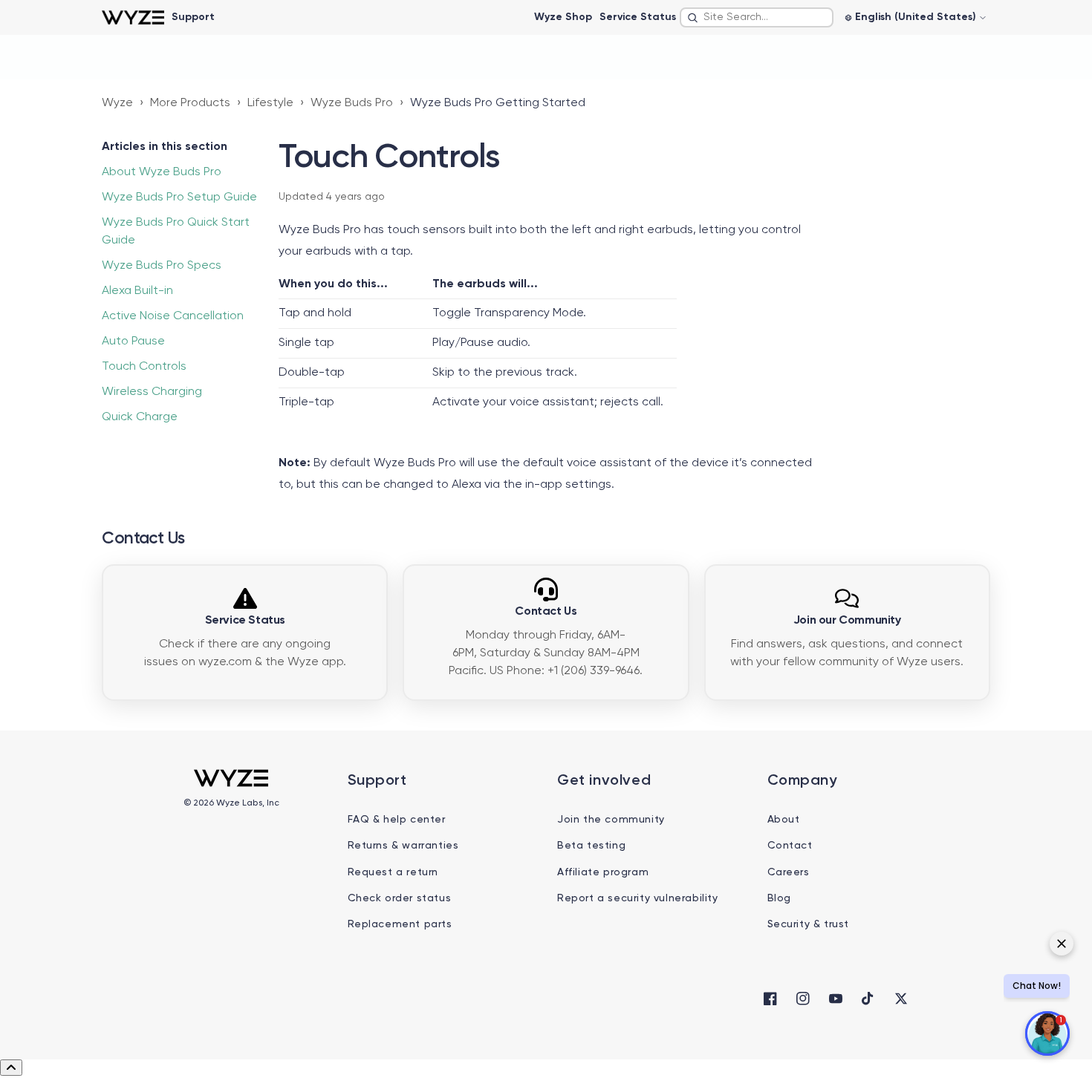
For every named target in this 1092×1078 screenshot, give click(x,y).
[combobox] (756, 17)
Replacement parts (400, 924)
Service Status (637, 17)
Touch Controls (144, 367)
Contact (790, 845)
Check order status (400, 898)
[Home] (132, 17)
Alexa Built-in (137, 291)
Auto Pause (133, 341)
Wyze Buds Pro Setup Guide (179, 197)
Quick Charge (140, 417)
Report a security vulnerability (637, 898)
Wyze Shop (563, 17)
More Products (190, 103)
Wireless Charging (152, 392)
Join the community (611, 819)
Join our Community (847, 621)
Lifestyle (270, 103)
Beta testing (591, 845)
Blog (779, 898)
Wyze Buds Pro (352, 103)
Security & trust (808, 924)
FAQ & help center (397, 819)
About (783, 819)
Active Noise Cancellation (173, 316)
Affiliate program (603, 872)
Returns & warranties (403, 845)
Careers (788, 872)
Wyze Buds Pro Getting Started (497, 103)
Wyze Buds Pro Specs (161, 266)
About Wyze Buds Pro (161, 172)
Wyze (117, 103)
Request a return (393, 872)
